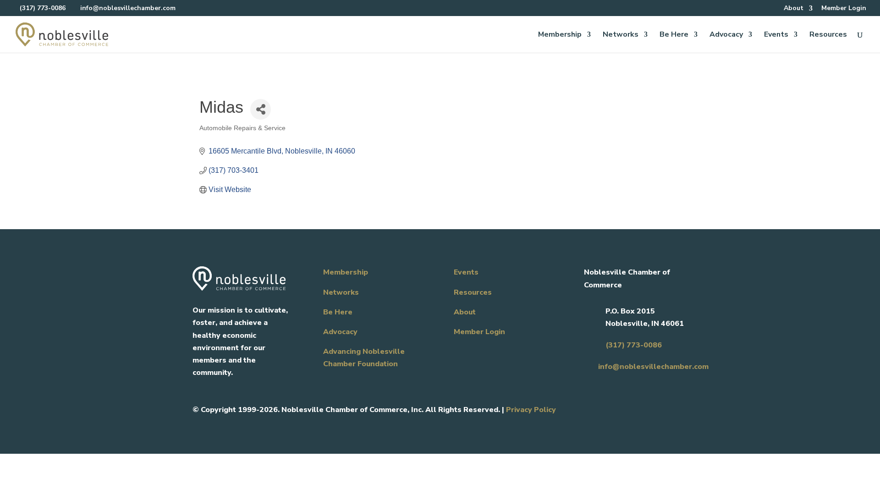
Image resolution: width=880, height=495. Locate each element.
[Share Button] (260, 109)
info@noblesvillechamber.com (653, 367)
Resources (828, 35)
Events (776, 35)
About (793, 8)
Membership (560, 35)
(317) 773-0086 (43, 8)
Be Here (674, 35)
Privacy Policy (531, 410)
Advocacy (726, 35)
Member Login (843, 8)
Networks (620, 35)
